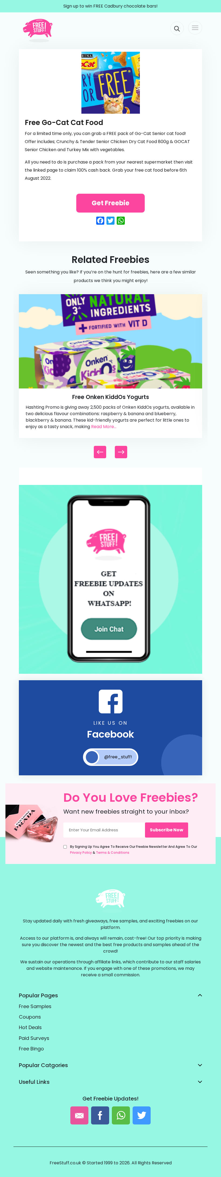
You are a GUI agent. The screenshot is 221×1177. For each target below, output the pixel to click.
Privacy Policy (81, 852)
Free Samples (35, 1006)
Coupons (30, 1017)
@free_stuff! (118, 757)
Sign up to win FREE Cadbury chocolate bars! (110, 6)
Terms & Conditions (112, 852)
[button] (121, 452)
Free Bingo (31, 1049)
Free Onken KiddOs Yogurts (110, 397)
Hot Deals (30, 1027)
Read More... (103, 426)
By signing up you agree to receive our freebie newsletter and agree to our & (133, 849)
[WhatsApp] (110, 672)
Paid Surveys (34, 1038)
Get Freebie (110, 203)
